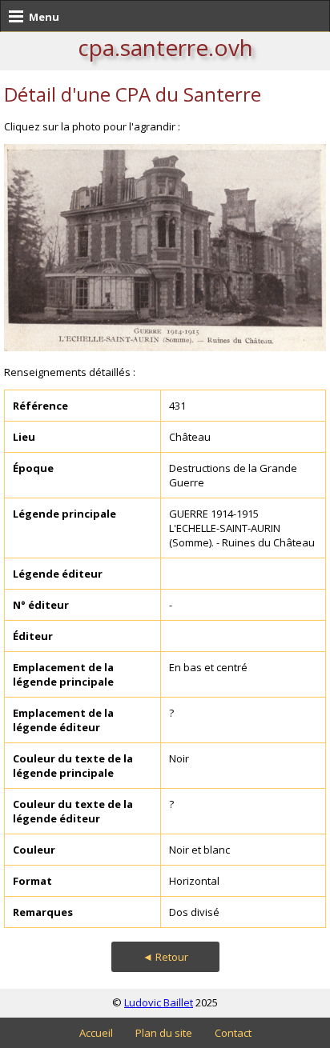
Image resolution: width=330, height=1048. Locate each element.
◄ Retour (165, 957)
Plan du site (163, 1033)
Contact (233, 1033)
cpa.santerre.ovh (165, 47)
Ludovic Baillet (158, 1002)
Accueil (96, 1033)
